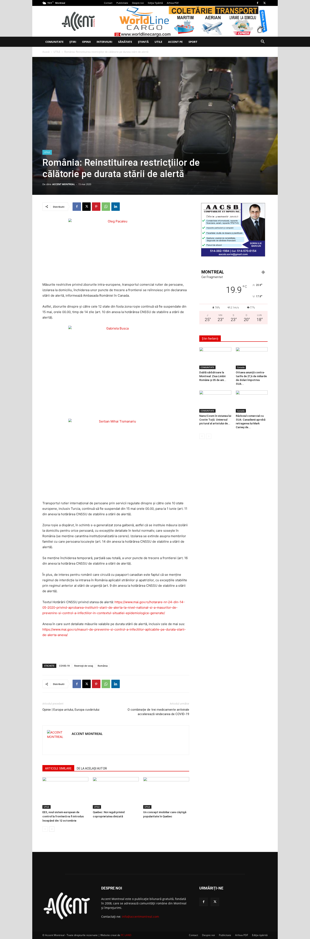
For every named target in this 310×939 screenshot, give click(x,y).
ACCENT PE (175, 42)
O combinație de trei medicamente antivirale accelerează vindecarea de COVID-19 (158, 712)
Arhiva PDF (173, 2)
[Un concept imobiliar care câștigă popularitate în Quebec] (166, 793)
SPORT (193, 42)
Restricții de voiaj (83, 665)
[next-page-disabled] (208, 436)
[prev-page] (45, 829)
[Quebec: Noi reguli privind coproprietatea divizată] (116, 793)
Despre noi (138, 2)
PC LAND (126, 935)
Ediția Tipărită (155, 2)
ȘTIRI (72, 42)
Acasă (46, 52)
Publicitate (122, 2)
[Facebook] (257, 3)
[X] (264, 3)
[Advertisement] (115, 649)
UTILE (158, 42)
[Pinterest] (96, 206)
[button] (262, 42)
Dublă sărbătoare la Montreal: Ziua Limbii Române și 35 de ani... (212, 376)
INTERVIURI (104, 42)
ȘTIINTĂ (143, 42)
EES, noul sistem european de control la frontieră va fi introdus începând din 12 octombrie (63, 816)
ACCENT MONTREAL (63, 184)
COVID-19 (64, 665)
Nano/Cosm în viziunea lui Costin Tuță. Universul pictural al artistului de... (215, 419)
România (103, 665)
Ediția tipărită (260, 935)
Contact (108, 2)
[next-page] (51, 829)
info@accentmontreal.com (140, 917)
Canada (241, 367)
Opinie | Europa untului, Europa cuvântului (70, 710)
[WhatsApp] (106, 206)
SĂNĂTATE (125, 42)
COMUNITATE (54, 42)
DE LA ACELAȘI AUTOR (92, 768)
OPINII (86, 42)
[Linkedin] (115, 206)
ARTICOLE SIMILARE (58, 768)
